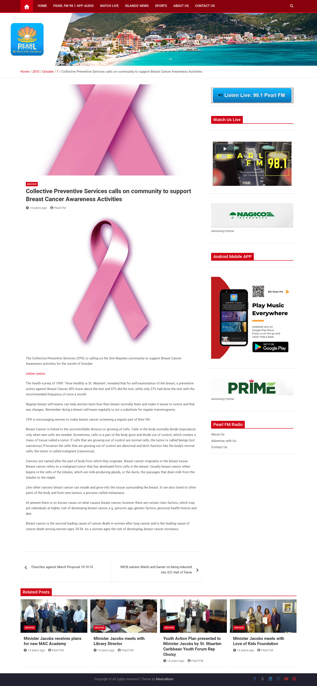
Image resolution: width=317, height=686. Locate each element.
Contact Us (205, 6)
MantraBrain (164, 679)
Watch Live (109, 6)
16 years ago (38, 208)
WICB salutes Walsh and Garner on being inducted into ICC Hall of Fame (156, 570)
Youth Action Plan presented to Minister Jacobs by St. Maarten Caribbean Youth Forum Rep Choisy (192, 646)
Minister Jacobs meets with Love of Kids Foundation (258, 641)
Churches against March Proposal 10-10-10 (62, 567)
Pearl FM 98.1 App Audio (73, 6)
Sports (161, 6)
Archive (32, 184)
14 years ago (36, 650)
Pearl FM (60, 208)
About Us (181, 6)
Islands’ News (137, 6)
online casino (35, 374)
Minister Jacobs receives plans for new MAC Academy (53, 641)
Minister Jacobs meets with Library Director (119, 641)
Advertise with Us (223, 441)
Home (42, 6)
